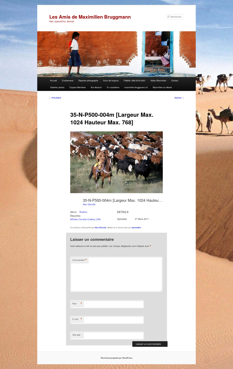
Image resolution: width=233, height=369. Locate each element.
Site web (76, 334)
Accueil (53, 80)
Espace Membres (78, 87)
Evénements (68, 80)
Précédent (55, 97)
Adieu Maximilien (158, 80)
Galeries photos (57, 87)
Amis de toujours (111, 80)
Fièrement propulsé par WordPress (116, 357)
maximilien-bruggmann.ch (136, 87)
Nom (77, 303)
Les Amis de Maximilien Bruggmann (90, 16)
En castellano (113, 87)
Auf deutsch (96, 87)
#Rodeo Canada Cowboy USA (85, 219)
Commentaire (79, 260)
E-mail (77, 319)
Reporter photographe (88, 80)
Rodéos (83, 211)
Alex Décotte (89, 204)
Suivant (179, 97)
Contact (174, 80)
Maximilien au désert (162, 87)
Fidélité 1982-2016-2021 (135, 80)
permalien (136, 227)
